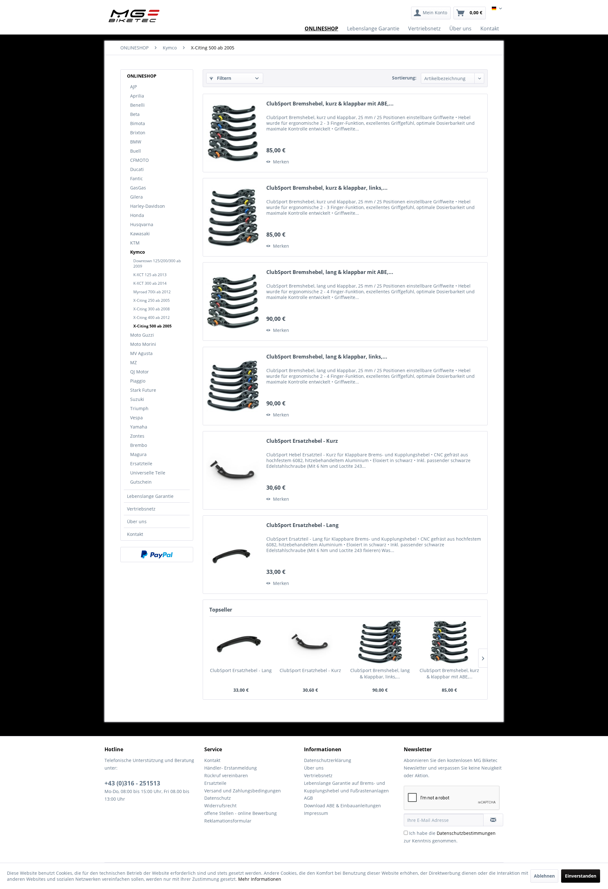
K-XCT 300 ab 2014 (150, 283)
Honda (137, 215)
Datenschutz (217, 798)
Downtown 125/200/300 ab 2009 (157, 263)
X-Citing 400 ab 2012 (151, 317)
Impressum (316, 813)
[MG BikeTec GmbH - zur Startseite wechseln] (134, 16)
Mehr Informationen (259, 879)
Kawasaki (140, 234)
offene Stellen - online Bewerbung (240, 813)
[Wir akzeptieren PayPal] (157, 554)
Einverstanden (580, 876)
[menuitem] (431, 13)
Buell (135, 151)
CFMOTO (139, 160)
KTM (135, 243)
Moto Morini (143, 344)
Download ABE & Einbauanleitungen (342, 806)
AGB (308, 798)
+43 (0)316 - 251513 (132, 783)
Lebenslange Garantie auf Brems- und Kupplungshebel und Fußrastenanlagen (346, 787)
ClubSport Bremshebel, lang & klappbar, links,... (326, 356)
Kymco (137, 252)
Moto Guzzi (142, 335)
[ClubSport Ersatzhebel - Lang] (233, 554)
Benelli (137, 105)
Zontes (137, 436)
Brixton (137, 133)
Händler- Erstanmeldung (230, 768)
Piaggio (137, 381)
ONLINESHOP (141, 76)
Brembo (138, 445)
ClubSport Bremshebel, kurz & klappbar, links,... (327, 188)
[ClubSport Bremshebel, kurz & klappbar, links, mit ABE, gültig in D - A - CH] (233, 217)
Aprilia (137, 96)
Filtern (223, 78)
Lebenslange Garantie (150, 496)
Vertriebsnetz (141, 509)
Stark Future (143, 390)
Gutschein (141, 482)
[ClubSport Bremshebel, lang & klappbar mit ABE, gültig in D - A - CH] (233, 301)
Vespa (136, 418)
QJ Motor (139, 372)
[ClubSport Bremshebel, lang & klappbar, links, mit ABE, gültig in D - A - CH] (233, 386)
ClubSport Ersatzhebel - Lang (302, 525)
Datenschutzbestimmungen (466, 833)
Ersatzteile (141, 463)
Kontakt (135, 534)
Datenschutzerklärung (327, 760)
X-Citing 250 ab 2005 (151, 300)
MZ (133, 362)
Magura (138, 454)
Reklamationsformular (227, 821)
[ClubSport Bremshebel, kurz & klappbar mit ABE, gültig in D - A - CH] (233, 133)
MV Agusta (141, 353)
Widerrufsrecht (220, 806)
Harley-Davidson (147, 206)
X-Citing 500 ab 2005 (152, 326)
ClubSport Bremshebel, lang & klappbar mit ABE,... (329, 272)
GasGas (138, 188)
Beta (135, 114)
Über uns (137, 521)
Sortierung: (404, 78)
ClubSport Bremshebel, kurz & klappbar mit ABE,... (330, 103)
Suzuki (137, 399)
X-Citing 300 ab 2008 (151, 309)
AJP (133, 87)
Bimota (137, 123)
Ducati (137, 169)
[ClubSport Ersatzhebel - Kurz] (233, 470)
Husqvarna (141, 224)
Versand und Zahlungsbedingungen (242, 791)
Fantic (136, 178)
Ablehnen (544, 876)
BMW (135, 142)
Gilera (136, 197)
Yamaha (138, 427)
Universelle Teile (147, 473)
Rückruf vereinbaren (226, 775)
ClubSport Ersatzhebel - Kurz (302, 441)
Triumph (139, 408)
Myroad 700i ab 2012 (152, 292)
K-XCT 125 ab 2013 (150, 274)
